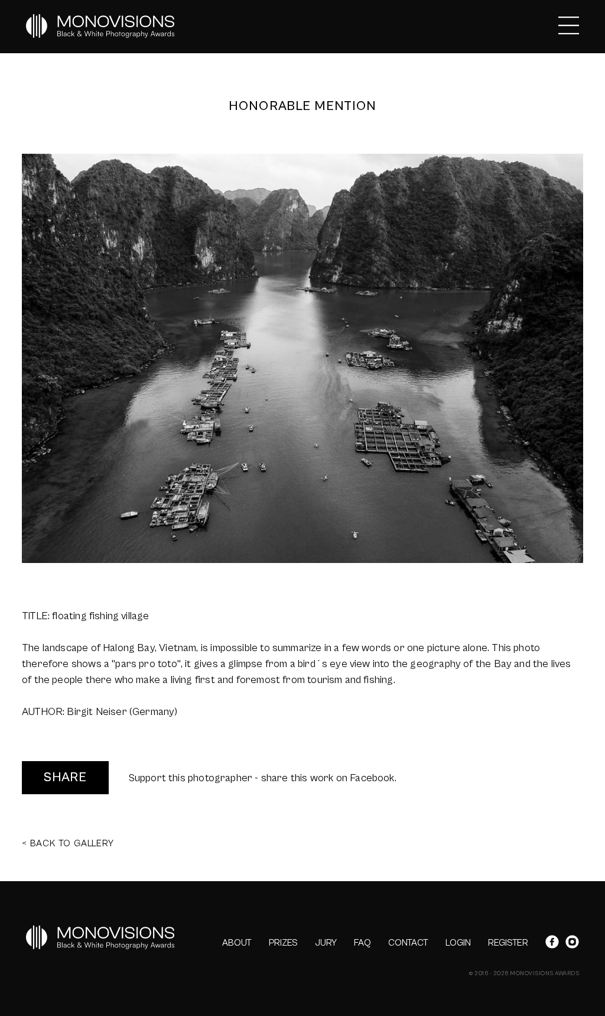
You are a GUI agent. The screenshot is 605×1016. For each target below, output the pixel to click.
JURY (326, 942)
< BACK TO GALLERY (68, 843)
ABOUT (237, 942)
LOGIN (458, 942)
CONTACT (408, 942)
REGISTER (508, 942)
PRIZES (283, 942)
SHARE (65, 777)
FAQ (362, 942)
